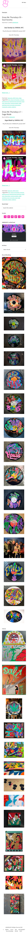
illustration (7, 103)
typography (4, 107)
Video (20, 98)
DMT (14, 98)
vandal (9, 107)
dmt (9, 100)
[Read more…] (6, 93)
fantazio (22, 100)
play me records (10, 105)
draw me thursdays (15, 100)
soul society (17, 105)
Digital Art (10, 98)
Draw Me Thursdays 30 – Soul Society (12, 18)
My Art (17, 98)
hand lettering (5, 101)
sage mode (17, 198)
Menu (24, 2)
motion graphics (14, 103)
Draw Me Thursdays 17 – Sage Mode (12, 113)
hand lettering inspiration (15, 101)
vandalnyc (13, 107)
